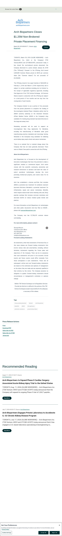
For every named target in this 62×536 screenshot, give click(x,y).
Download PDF (7, 328)
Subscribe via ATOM (9, 333)
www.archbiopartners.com (28, 210)
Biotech (31, 303)
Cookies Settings (6, 532)
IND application (31, 306)
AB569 (23, 306)
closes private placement (20, 303)
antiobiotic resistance (20, 309)
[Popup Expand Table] (47, 228)
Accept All (43, 532)
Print (4, 325)
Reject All (54, 532)
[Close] (59, 525)
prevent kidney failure (32, 309)
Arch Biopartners (39, 303)
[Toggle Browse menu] (56, 9)
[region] (31, 529)
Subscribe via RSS (8, 330)
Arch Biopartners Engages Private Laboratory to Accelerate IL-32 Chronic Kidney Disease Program (28, 414)
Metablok (17, 306)
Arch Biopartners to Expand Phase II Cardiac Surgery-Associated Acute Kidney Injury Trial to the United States (27, 381)
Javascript (6, 335)
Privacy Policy (5, 529)
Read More (7, 398)
